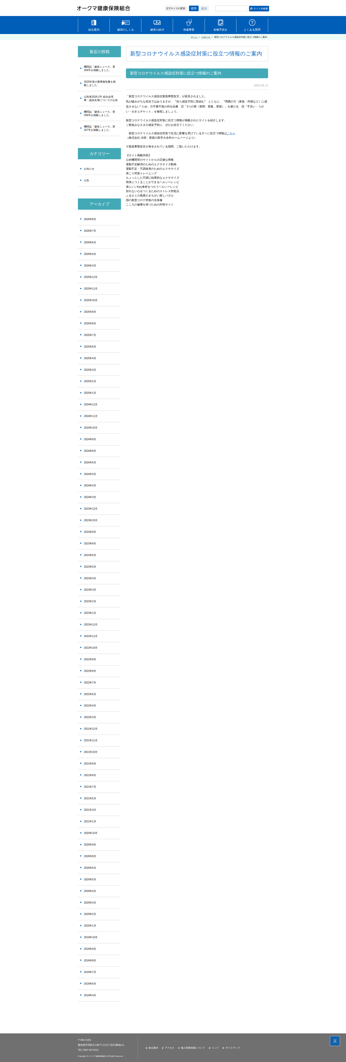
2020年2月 (90, 914)
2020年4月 (90, 891)
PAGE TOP (335, 1041)
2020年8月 (90, 856)
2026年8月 (90, 219)
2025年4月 (90, 358)
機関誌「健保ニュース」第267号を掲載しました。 (99, 128)
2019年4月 (90, 995)
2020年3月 (90, 902)
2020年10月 (91, 833)
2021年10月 (91, 751)
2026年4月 (90, 253)
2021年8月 (90, 775)
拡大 (204, 8)
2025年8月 (90, 323)
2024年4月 (90, 485)
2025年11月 (91, 288)
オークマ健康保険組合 (103, 8)
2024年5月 (90, 474)
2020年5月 (90, 879)
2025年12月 (91, 277)
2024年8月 (90, 450)
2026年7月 (90, 230)
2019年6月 (90, 983)
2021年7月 (90, 786)
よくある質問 (252, 29)
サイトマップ (232, 1047)
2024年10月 (91, 427)
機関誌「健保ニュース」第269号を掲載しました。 (99, 68)
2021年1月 (90, 821)
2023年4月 (90, 578)
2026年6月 (90, 242)
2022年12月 (91, 624)
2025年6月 (90, 346)
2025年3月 (90, 369)
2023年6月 (90, 555)
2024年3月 (90, 497)
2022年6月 (90, 694)
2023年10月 (91, 520)
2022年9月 (90, 659)
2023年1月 (90, 612)
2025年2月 (90, 381)
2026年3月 (90, 265)
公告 (86, 180)
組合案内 (94, 29)
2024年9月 (90, 439)
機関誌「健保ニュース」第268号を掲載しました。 (99, 113)
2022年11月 (91, 636)
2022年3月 (90, 717)
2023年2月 (90, 601)
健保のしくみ (125, 29)
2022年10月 (91, 647)
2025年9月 (90, 311)
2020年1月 (90, 925)
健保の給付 (157, 29)
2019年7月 (90, 972)
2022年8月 (90, 670)
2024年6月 (90, 462)
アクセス (169, 1047)
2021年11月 (91, 740)
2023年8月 (90, 543)
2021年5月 (90, 798)
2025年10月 (91, 300)
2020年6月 (90, 867)
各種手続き (220, 29)
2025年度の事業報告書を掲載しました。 (100, 83)
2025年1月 (90, 392)
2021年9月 (90, 763)
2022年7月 (90, 682)
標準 (194, 8)
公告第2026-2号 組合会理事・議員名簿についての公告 (101, 98)
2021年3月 (90, 809)
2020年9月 (90, 844)
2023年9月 (90, 531)
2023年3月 (90, 589)
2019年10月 (91, 937)
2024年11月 (91, 416)
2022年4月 (90, 705)
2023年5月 (90, 566)
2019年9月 (90, 948)
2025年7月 (90, 335)
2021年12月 (91, 728)
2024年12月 (91, 404)
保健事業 (188, 29)
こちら (231, 133)
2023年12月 (91, 508)
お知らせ (89, 168)
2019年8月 (90, 960)
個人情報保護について (193, 1047)
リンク (215, 1047)
